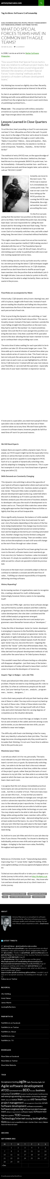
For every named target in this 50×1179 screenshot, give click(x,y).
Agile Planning (32, 1082)
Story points (9, 1115)
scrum (45, 1103)
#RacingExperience (8, 961)
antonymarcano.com (11, 3)
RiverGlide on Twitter (9, 1061)
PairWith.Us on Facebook (10, 1023)
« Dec (4, 1165)
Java (7, 1099)
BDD (26, 1090)
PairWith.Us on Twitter (10, 1027)
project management (12, 1102)
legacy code (26, 1099)
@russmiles (32, 946)
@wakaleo (5, 968)
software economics (35, 1106)
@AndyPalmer (9, 946)
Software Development (11, 25)
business (40, 1090)
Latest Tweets (10, 941)
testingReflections (8, 1007)
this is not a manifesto (15, 1122)
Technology (25, 1115)
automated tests (15, 1091)
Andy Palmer (6, 998)
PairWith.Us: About (8, 1032)
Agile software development (14, 894)
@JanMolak (19, 948)
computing (5, 1094)
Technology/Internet (13, 1118)
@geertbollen (6, 972)
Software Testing (30, 25)
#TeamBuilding (21, 961)
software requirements (13, 1112)
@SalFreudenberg (18, 972)
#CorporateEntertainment (11, 964)
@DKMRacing (9, 959)
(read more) (44, 923)
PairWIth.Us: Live (7, 1036)
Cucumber (15, 1093)
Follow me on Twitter (9, 979)
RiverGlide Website (8, 1065)
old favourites (38, 1099)
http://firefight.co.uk (39, 876)
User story (38, 1122)
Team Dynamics (39, 897)
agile (22, 1081)
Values (45, 1122)
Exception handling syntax (40, 1094)
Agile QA (41, 1082)
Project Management (37, 23)
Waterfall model (12, 1124)
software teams (27, 1112)
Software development (13, 1106)
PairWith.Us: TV (7, 1040)
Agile (3, 23)
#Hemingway (16, 968)
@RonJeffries (31, 972)
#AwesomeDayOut (35, 961)
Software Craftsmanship (20, 897)
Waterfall (4, 1124)
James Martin (6, 1003)
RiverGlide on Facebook (10, 1056)
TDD (17, 1115)
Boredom (32, 1090)
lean (20, 1099)
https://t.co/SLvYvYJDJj (30, 964)
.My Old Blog (6, 994)
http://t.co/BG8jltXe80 (10, 957)
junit (10, 1099)
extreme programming (11, 1096)
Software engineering (12, 1109)
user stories (29, 1122)
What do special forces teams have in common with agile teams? (23, 36)
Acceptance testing (10, 1082)
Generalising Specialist (37, 894)
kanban (14, 1100)
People (24, 23)
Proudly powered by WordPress (11, 1176)
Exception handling (26, 1094)
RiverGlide (38, 1103)
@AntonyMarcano (8, 948)
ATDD (5, 1090)
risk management (29, 1103)
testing (29, 1118)
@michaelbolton (22, 946)
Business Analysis (13, 23)
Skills (5, 897)
